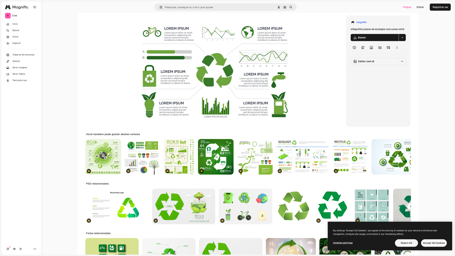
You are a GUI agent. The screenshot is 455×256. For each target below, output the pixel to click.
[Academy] (14, 249)
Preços (407, 7)
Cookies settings (343, 242)
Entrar (420, 7)
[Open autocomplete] (159, 7)
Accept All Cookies (434, 242)
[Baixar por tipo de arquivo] (402, 37)
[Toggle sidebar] (35, 7)
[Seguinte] (410, 157)
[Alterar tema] (20, 249)
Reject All (406, 242)
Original (154, 22)
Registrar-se (440, 7)
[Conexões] (8, 249)
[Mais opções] (396, 47)
